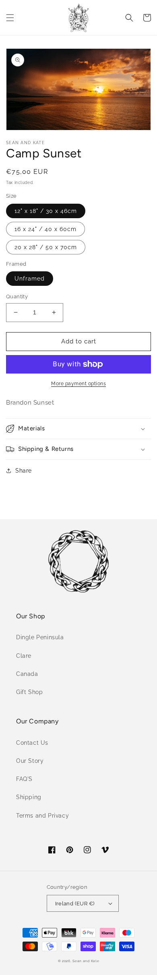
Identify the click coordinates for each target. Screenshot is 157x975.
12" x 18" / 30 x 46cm (45, 211)
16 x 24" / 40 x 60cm (45, 229)
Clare (23, 656)
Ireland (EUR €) (75, 904)
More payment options (78, 383)
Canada (27, 674)
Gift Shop (29, 692)
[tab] (78, 402)
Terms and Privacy (42, 815)
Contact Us (32, 743)
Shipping (28, 797)
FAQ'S (24, 779)
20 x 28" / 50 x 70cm (45, 247)
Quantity (17, 296)
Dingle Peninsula (40, 637)
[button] (10, 18)
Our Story (29, 761)
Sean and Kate (85, 961)
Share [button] (23, 470)
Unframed (29, 278)
